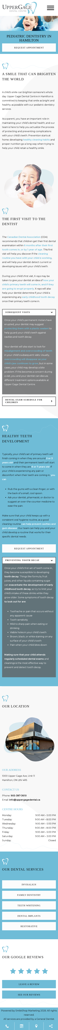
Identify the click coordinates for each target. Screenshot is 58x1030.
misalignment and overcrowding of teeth (28, 351)
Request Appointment (29, 48)
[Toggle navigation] (50, 8)
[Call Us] (7, 1026)
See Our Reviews (29, 995)
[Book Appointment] (21, 1026)
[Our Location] (36, 1026)
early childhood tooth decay (38, 297)
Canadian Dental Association (24, 237)
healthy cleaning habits (36, 139)
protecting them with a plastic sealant (26, 328)
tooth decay (11, 576)
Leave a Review (29, 984)
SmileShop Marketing (27, 1010)
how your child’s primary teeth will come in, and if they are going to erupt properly (28, 284)
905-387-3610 (19, 795)
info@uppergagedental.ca (24, 799)
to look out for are (15, 601)
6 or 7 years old (40, 466)
